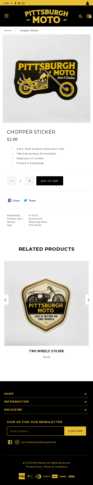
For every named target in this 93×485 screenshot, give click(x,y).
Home (7, 30)
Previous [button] (5, 299)
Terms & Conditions (55, 466)
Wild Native (39, 462)
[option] (45, 312)
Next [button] (88, 299)
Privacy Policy (34, 466)
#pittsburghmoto (46, 442)
